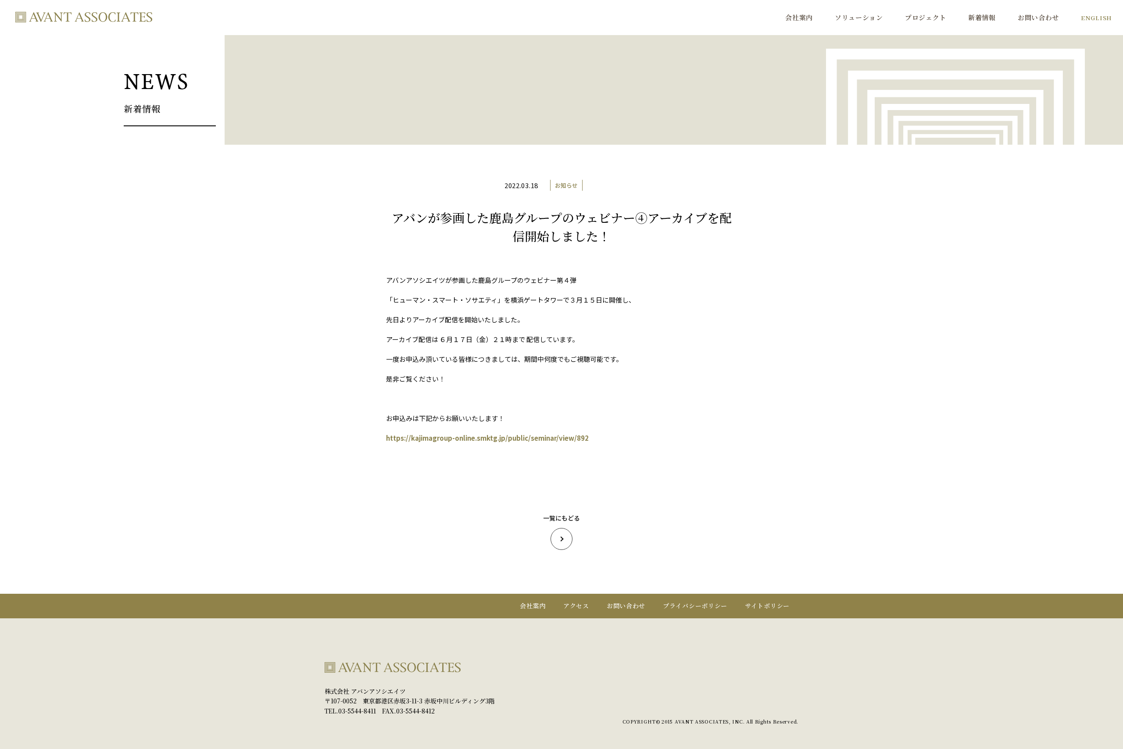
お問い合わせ (1038, 17)
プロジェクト (925, 17)
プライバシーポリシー (695, 605)
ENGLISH (1096, 17)
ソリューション (859, 17)
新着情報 (982, 17)
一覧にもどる (561, 518)
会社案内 (799, 17)
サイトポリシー (767, 605)
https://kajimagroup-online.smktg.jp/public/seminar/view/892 (487, 437)
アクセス (576, 605)
